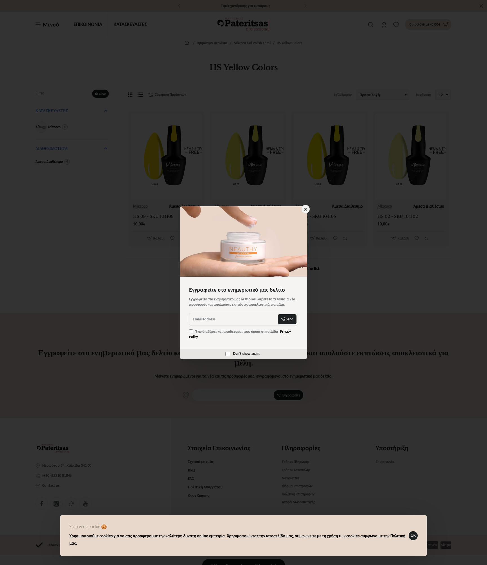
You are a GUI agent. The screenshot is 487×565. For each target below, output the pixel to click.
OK (413, 535)
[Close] (305, 209)
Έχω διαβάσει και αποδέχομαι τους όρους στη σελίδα (240, 334)
